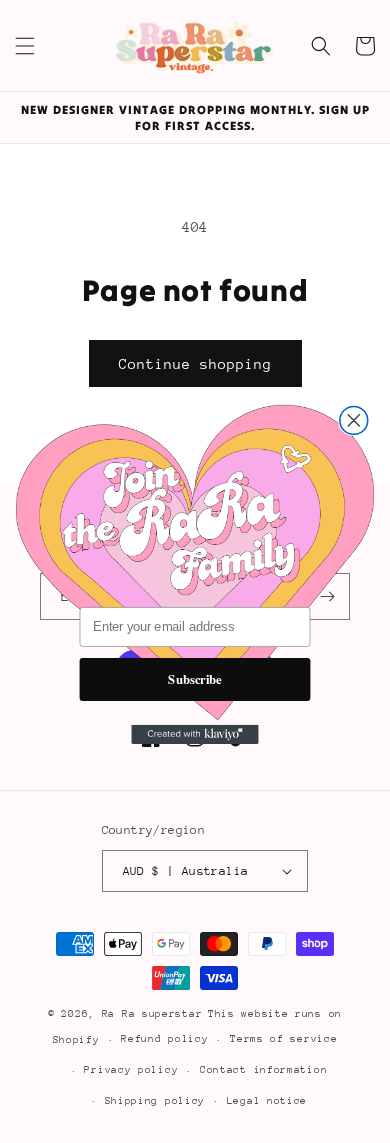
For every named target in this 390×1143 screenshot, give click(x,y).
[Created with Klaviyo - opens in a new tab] (194, 733)
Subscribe (194, 678)
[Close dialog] (354, 420)
